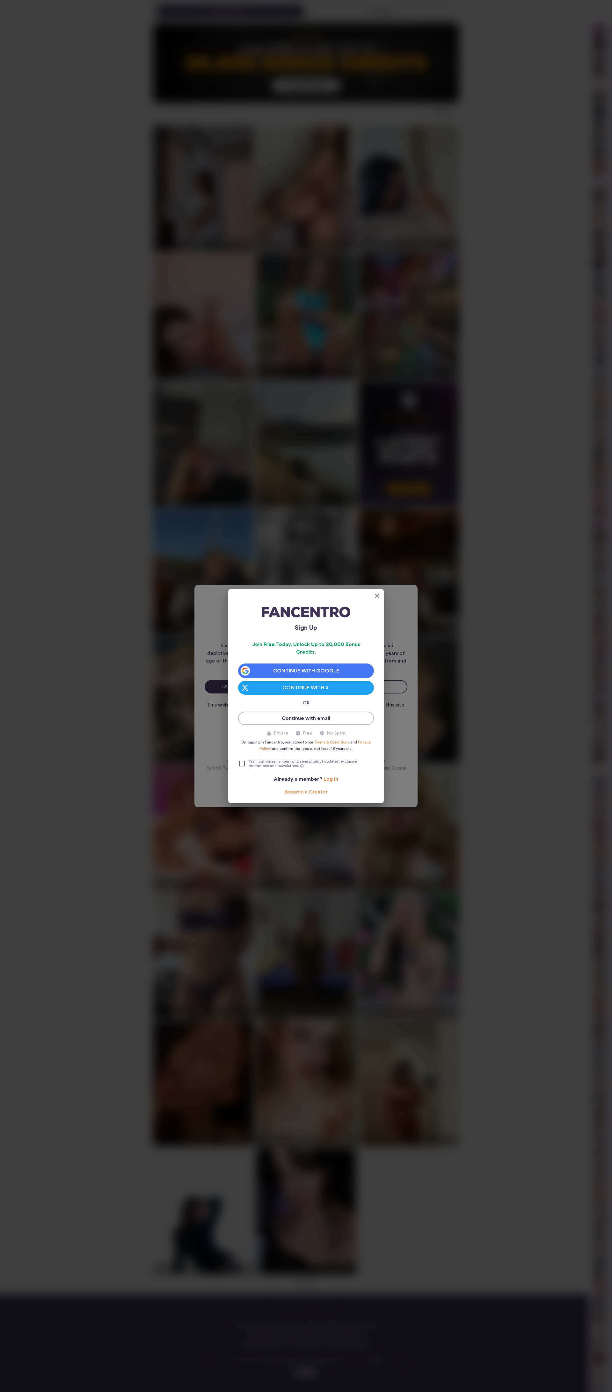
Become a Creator (306, 791)
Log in (331, 779)
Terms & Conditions (331, 742)
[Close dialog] (377, 595)
